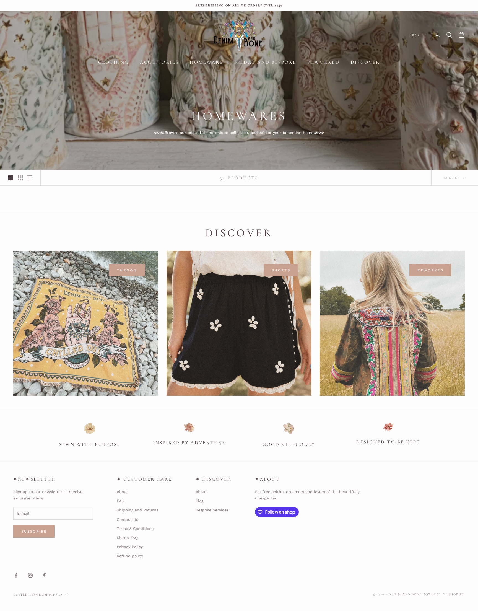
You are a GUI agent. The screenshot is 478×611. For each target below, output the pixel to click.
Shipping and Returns (137, 510)
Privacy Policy (130, 547)
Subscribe (34, 531)
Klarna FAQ (127, 537)
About (122, 492)
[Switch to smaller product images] (20, 177)
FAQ (120, 501)
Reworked (323, 62)
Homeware (206, 62)
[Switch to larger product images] (10, 177)
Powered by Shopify (444, 594)
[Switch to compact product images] (29, 177)
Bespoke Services (212, 510)
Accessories (159, 62)
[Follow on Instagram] (30, 575)
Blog (199, 501)
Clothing (113, 62)
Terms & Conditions (135, 528)
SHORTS (281, 270)
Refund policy (130, 556)
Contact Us (127, 519)
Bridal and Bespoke (265, 62)
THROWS (127, 270)
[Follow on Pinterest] (45, 575)
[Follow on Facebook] (16, 575)
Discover (365, 62)
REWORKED (430, 270)
